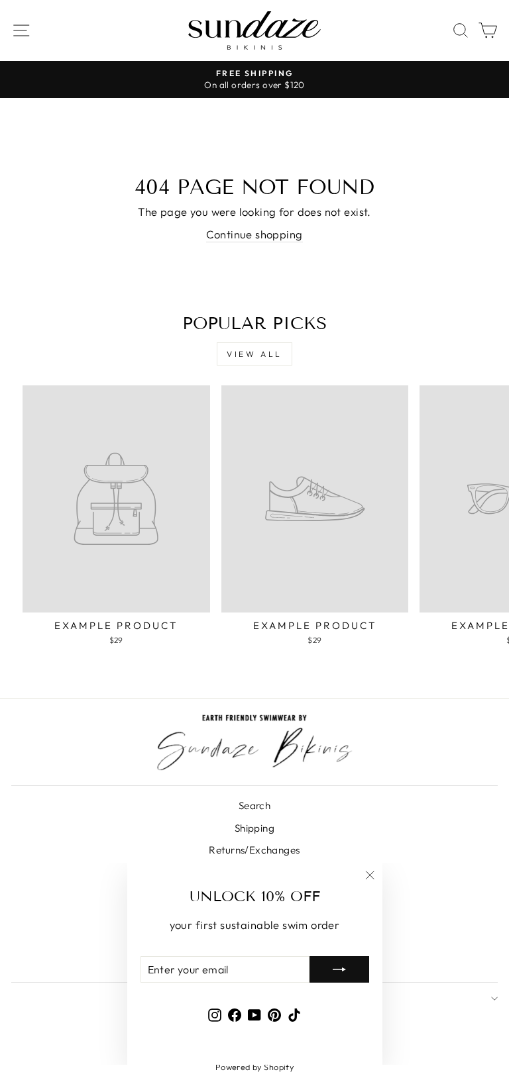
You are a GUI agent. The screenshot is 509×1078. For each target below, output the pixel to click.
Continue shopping (254, 234)
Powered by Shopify (254, 1066)
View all (254, 354)
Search (254, 805)
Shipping (254, 828)
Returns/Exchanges (254, 850)
